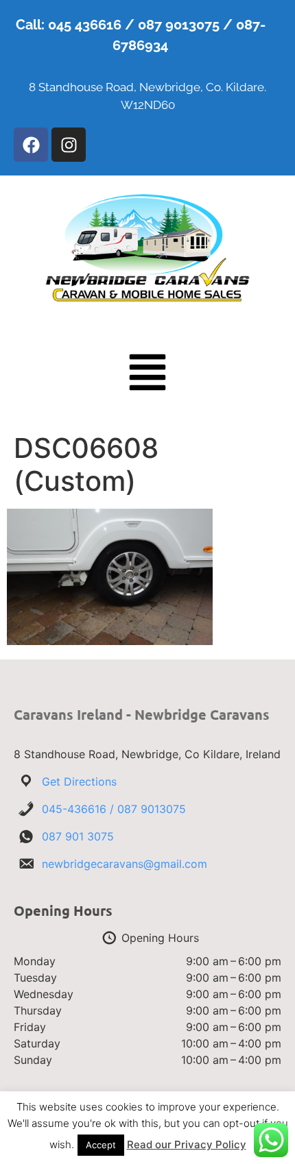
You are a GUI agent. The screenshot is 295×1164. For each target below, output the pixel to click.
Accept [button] (101, 1144)
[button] (147, 375)
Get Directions (79, 781)
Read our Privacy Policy (186, 1144)
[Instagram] (68, 145)
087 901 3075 (78, 836)
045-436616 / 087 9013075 (114, 809)
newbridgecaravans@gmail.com (124, 864)
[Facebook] (31, 145)
